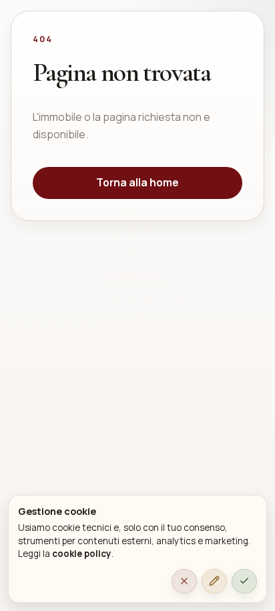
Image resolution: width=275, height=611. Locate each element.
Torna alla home (137, 182)
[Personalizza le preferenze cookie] (214, 581)
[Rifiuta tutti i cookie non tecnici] (184, 581)
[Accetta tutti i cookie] (244, 581)
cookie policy (81, 554)
